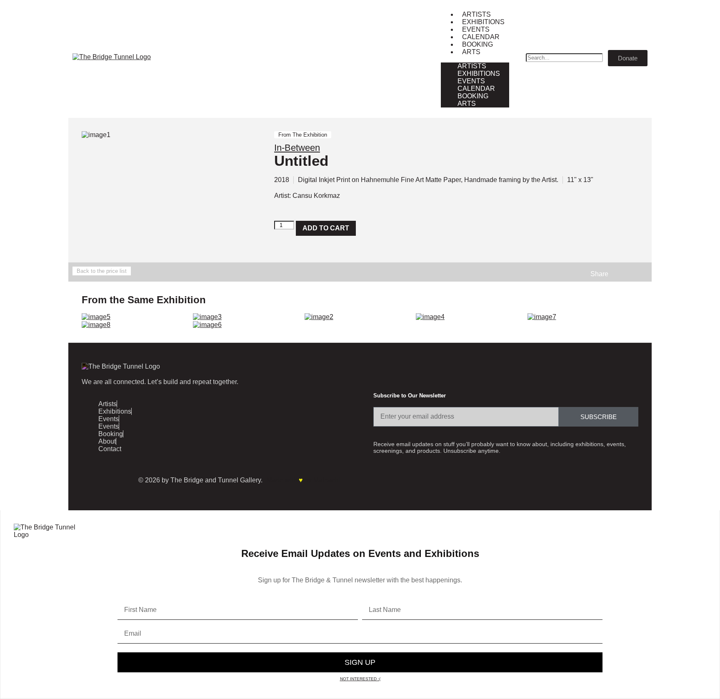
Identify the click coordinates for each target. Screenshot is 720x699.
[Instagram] (119, 478)
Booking (477, 44)
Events (476, 29)
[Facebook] (92, 478)
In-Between (297, 147)
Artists (476, 14)
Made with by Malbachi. (304, 480)
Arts (471, 51)
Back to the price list (102, 271)
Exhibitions (483, 21)
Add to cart (325, 228)
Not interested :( (360, 679)
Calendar (481, 36)
